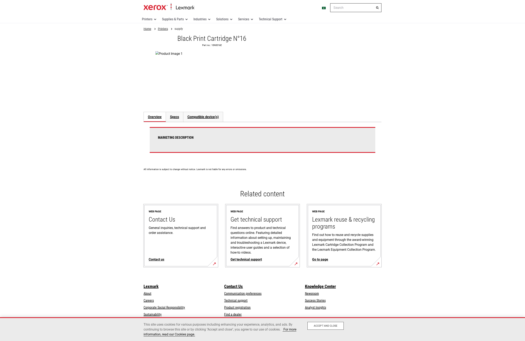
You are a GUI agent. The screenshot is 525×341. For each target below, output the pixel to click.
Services (243, 19)
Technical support (236, 300)
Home (169, 6)
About (147, 293)
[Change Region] (324, 8)
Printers (147, 19)
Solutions (222, 19)
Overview (155, 117)
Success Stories (315, 300)
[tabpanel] (262, 142)
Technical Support (270, 19)
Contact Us (233, 286)
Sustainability (153, 314)
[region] (262, 329)
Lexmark (151, 286)
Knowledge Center (320, 286)
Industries (200, 19)
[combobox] (355, 7)
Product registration (237, 307)
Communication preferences (242, 293)
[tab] (155, 117)
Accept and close (325, 325)
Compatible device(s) (203, 117)
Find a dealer (233, 314)
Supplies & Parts (173, 19)
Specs (174, 117)
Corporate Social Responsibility (164, 307)
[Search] (377, 7)
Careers (149, 300)
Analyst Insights (315, 307)
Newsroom (312, 293)
